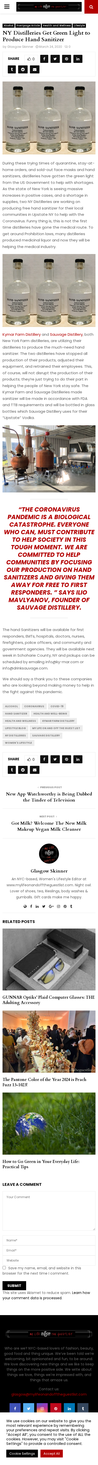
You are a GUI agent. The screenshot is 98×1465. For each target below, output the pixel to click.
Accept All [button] (51, 1453)
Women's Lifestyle (18, 743)
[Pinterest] (55, 1408)
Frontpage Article (28, 25)
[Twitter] (28, 1408)
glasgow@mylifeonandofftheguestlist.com (49, 1394)
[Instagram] (42, 1408)
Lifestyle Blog (15, 728)
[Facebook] (15, 1408)
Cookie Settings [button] (22, 1453)
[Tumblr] (82, 1408)
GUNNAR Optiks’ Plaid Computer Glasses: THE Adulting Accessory (49, 1000)
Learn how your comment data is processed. (46, 1295)
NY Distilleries (15, 735)
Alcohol (8, 25)
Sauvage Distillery (66, 334)
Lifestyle (79, 25)
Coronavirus (34, 706)
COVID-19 (57, 706)
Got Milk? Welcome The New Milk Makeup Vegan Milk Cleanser (49, 826)
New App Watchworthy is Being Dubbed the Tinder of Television (49, 797)
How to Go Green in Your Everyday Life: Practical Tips (41, 1164)
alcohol (11, 706)
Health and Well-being (50, 714)
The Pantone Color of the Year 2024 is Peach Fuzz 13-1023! (44, 1082)
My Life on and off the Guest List (56, 728)
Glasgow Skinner (20, 47)
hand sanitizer (16, 714)
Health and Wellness (57, 25)
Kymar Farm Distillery (22, 334)
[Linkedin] (69, 1408)
